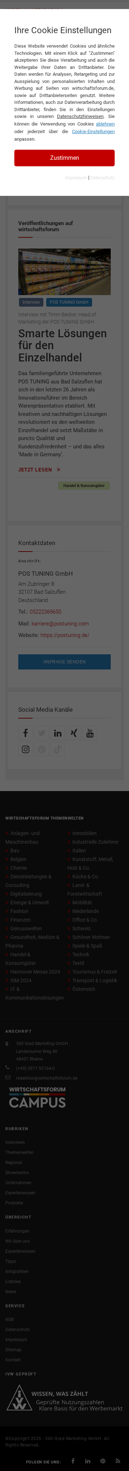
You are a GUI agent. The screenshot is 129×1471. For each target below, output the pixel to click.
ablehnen (105, 124)
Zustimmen (64, 157)
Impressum (76, 177)
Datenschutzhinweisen (80, 116)
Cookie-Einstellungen (93, 131)
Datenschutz (102, 177)
